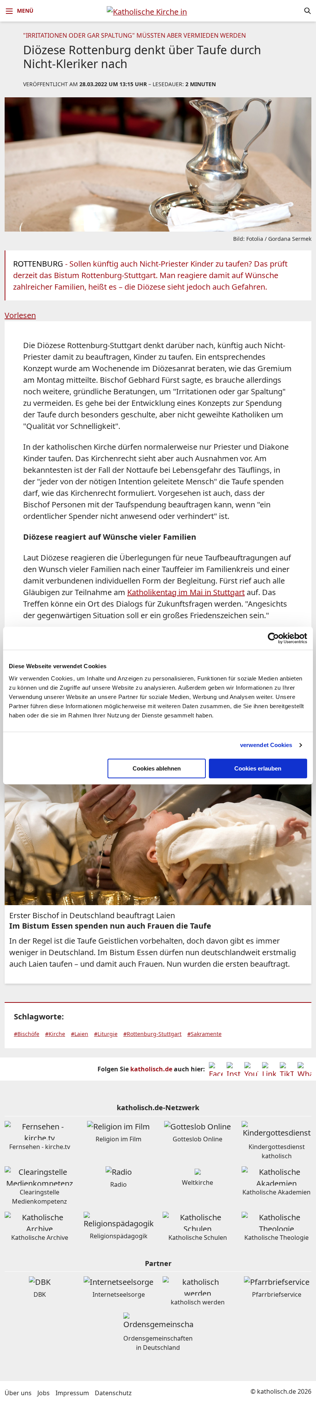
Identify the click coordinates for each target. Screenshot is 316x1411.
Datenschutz (113, 1393)
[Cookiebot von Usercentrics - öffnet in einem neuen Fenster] (273, 638)
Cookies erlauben (257, 768)
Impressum (72, 1393)
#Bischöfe (26, 1033)
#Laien (79, 1033)
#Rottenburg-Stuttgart (152, 1033)
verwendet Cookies (266, 745)
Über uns (18, 1393)
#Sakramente (204, 1033)
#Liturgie (106, 1033)
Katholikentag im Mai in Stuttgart (186, 592)
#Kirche (55, 1033)
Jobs (43, 1393)
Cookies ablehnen (157, 768)
